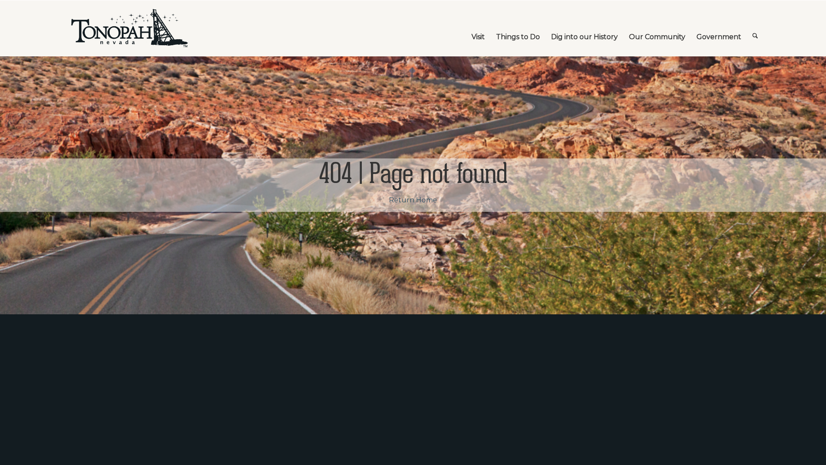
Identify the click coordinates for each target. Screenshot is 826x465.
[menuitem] (478, 28)
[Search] (755, 28)
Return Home (413, 200)
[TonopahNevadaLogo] (129, 28)
